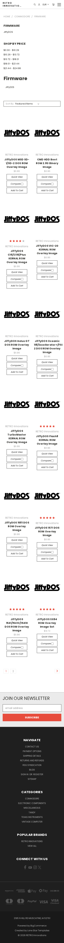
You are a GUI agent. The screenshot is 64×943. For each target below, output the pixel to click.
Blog (32, 769)
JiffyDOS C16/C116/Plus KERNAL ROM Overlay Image (17, 256)
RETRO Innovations (32, 841)
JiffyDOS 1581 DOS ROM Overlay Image (17, 526)
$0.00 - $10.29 (11, 50)
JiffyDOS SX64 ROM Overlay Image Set (47, 622)
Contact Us (32, 746)
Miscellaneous (32, 807)
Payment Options (32, 751)
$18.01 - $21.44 (11, 63)
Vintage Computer (32, 821)
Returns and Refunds (32, 760)
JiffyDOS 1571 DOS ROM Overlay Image (47, 531)
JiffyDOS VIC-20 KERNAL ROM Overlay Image (47, 249)
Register (38, 774)
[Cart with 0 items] (53, 4)
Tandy (32, 812)
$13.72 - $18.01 (11, 59)
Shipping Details (32, 755)
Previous (5, 939)
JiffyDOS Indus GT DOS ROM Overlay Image (17, 344)
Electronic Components (32, 803)
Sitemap (32, 778)
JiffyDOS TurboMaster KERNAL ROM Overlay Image (17, 436)
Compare (15, 183)
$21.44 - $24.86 (12, 68)
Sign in (25, 774)
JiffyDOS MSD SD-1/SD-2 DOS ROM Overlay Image (16, 163)
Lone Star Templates (38, 930)
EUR (45, 4)
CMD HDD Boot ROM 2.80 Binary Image (47, 163)
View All (32, 845)
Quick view (17, 176)
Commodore (32, 798)
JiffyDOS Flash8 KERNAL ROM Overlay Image (47, 440)
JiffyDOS (8, 32)
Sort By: (10, 103)
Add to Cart (17, 190)
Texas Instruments (32, 817)
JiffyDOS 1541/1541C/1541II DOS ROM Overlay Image (17, 624)
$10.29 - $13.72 (12, 54)
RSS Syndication (32, 765)
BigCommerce (38, 925)
